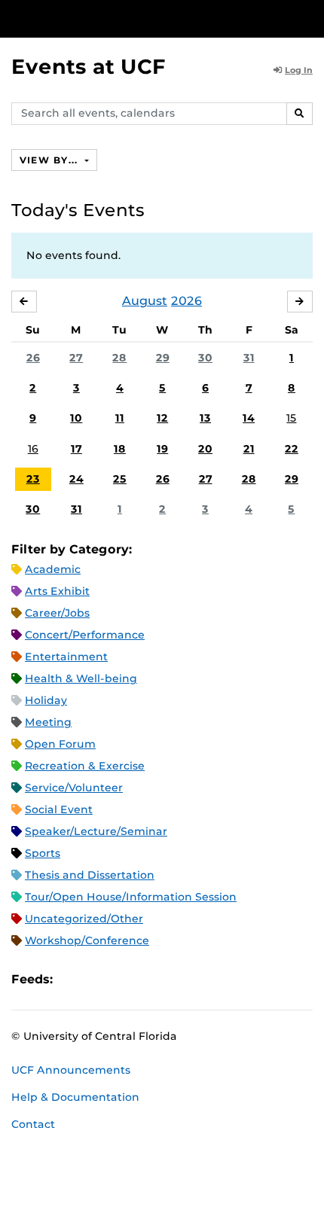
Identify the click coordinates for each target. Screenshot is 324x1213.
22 (291, 449)
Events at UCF (88, 66)
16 (33, 449)
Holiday (46, 700)
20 (205, 449)
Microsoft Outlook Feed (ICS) (98, 979)
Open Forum (60, 744)
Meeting (48, 722)
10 (76, 418)
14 (249, 418)
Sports (42, 853)
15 (291, 418)
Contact (33, 1124)
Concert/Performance (85, 635)
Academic (53, 569)
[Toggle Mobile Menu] (309, 18)
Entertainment (66, 656)
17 (76, 449)
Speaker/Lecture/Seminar (96, 831)
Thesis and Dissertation (89, 875)
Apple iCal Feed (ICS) (72, 979)
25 (120, 479)
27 (76, 357)
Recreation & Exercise (85, 766)
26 (33, 357)
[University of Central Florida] (114, 18)
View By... (50, 160)
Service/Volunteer (74, 787)
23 (33, 479)
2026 (186, 301)
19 (162, 449)
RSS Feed (123, 979)
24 (76, 479)
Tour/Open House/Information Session (131, 897)
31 (249, 357)
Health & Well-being (81, 678)
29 (163, 357)
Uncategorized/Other (84, 918)
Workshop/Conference (87, 940)
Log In (299, 70)
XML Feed (149, 979)
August (144, 301)
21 (249, 449)
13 (205, 418)
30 (205, 357)
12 (162, 418)
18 (120, 449)
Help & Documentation (75, 1097)
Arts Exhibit (57, 591)
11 (119, 418)
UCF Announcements (70, 1070)
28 (119, 357)
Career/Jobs (57, 613)
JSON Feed (175, 979)
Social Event (59, 809)
